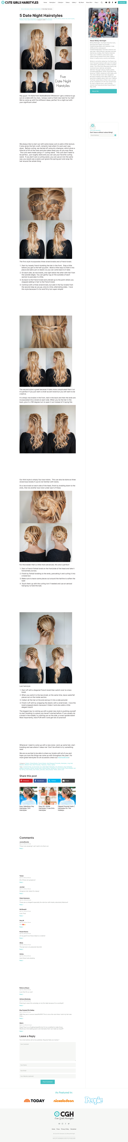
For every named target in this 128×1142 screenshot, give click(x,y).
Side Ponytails (71, 18)
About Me (89, 2)
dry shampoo (59, 767)
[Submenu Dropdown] (55, 2)
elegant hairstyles (25, 768)
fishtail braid (38, 768)
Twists (25, 19)
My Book (81, 2)
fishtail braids (46, 768)
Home (45, 2)
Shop (96, 2)
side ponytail (49, 769)
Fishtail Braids (37, 9)
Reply (21, 848)
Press (58, 1129)
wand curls (61, 769)
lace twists (36, 769)
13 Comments (49, 19)
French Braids (33, 18)
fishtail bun (54, 768)
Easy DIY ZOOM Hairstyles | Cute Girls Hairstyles (46, 808)
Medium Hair (64, 18)
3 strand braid (27, 767)
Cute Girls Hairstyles (19, 2)
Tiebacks (22, 19)
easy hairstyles (68, 767)
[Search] (101, 2)
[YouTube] (106, 2)
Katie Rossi (34, 19)
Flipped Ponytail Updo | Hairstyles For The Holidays (66, 808)
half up (24, 769)
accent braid (35, 767)
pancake (42, 769)
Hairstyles (52, 2)
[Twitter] (116, 2)
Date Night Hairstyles (49, 767)
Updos (29, 19)
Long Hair (55, 18)
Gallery (74, 2)
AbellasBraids (63, 758)
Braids (31, 9)
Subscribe (122, 2)
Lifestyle (60, 2)
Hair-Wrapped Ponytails (42, 18)
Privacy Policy (65, 1129)
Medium (59, 18)
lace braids (29, 769)
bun (41, 767)
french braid (60, 768)
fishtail (32, 768)
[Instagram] (109, 2)
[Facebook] (112, 2)
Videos (67, 2)
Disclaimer (73, 1129)
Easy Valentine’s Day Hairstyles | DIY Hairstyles (27, 808)
